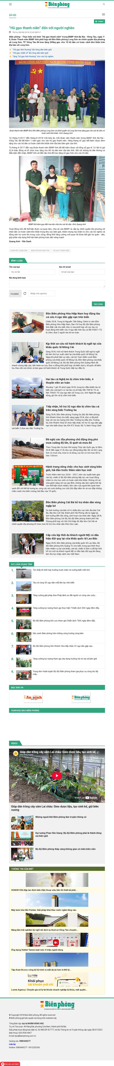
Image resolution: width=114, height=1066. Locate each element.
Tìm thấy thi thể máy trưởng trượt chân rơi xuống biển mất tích (61, 570)
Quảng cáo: (19, 1041)
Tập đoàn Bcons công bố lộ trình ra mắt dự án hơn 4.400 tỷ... (41, 970)
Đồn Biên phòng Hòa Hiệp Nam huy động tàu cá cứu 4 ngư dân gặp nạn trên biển (73, 315)
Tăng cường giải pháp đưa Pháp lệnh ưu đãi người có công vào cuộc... (64, 595)
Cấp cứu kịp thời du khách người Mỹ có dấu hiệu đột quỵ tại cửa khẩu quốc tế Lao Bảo (72, 536)
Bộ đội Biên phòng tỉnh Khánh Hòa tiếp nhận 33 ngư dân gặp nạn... (63, 646)
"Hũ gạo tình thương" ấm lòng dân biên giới (32, 49)
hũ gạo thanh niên (61, 251)
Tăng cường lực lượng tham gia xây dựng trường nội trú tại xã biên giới (65, 658)
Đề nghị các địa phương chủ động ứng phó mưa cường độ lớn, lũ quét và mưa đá (72, 441)
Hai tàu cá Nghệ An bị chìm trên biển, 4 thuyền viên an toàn (69, 381)
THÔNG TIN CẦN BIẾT (22, 869)
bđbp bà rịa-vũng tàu (40, 251)
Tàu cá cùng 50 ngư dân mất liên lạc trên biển (53, 582)
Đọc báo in (17, 687)
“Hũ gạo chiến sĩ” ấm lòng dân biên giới (30, 53)
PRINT (101, 21)
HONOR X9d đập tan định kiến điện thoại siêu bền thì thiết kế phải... (44, 890)
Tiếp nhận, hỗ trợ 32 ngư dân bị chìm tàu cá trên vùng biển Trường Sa (72, 408)
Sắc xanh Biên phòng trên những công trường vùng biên (58, 633)
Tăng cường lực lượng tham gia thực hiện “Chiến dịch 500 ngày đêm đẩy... (66, 608)
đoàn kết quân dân (19, 251)
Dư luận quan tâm (21, 564)
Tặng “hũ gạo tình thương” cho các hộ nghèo (33, 56)
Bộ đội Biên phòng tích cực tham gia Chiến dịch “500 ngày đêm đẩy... (64, 620)
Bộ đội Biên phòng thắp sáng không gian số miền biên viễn (65, 849)
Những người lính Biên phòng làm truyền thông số (60, 817)
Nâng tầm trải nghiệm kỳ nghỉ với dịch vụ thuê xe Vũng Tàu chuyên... (44, 930)
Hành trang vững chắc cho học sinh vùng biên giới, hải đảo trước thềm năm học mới (74, 468)
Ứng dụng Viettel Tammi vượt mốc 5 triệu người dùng (37, 950)
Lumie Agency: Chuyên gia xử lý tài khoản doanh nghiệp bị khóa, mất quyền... (49, 990)
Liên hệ (12, 1044)
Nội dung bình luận (17, 278)
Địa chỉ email (65, 267)
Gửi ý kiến (98, 304)
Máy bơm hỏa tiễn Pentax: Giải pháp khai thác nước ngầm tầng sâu (43, 910)
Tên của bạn (14, 267)
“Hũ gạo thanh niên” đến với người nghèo (41, 28)
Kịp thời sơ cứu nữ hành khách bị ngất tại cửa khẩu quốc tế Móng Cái (73, 345)
